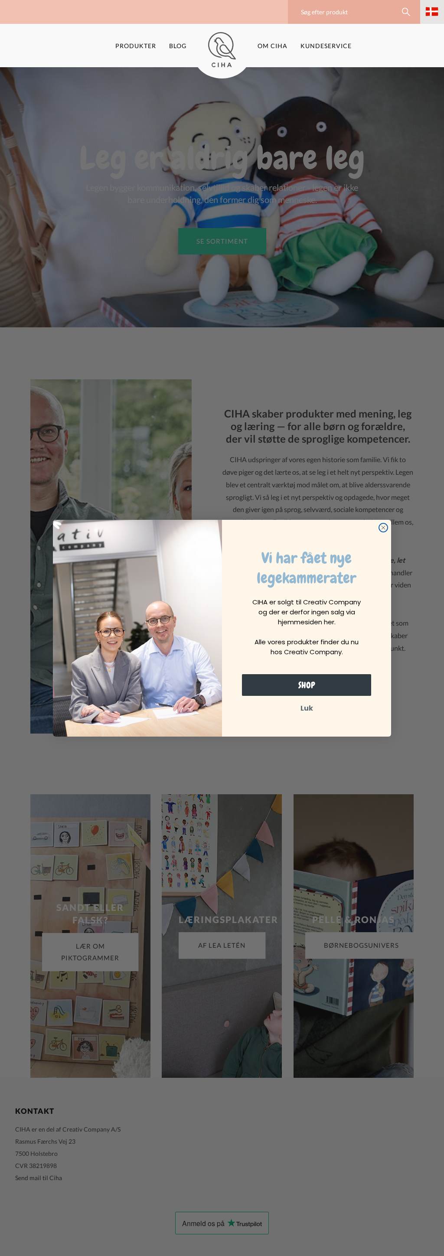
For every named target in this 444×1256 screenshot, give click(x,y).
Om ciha (272, 45)
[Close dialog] (383, 527)
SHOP (306, 685)
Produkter (135, 45)
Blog (177, 45)
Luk (306, 708)
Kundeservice (326, 45)
